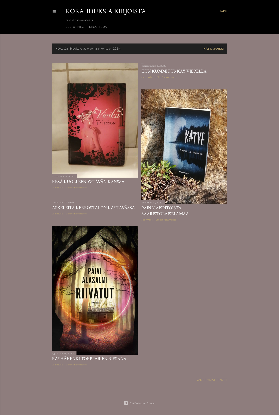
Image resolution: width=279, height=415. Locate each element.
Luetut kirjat (76, 26)
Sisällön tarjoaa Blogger (142, 403)
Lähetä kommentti (76, 187)
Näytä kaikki (213, 48)
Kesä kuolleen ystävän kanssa (88, 182)
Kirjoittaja (98, 26)
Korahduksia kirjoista (106, 11)
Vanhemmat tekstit (211, 380)
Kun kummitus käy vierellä (173, 71)
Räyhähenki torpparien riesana (89, 359)
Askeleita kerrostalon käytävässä (93, 208)
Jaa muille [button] (57, 187)
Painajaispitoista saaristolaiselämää (165, 211)
